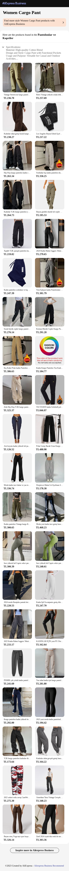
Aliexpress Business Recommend (49, 866)
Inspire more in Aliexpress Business (34, 850)
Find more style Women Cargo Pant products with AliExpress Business (29, 22)
